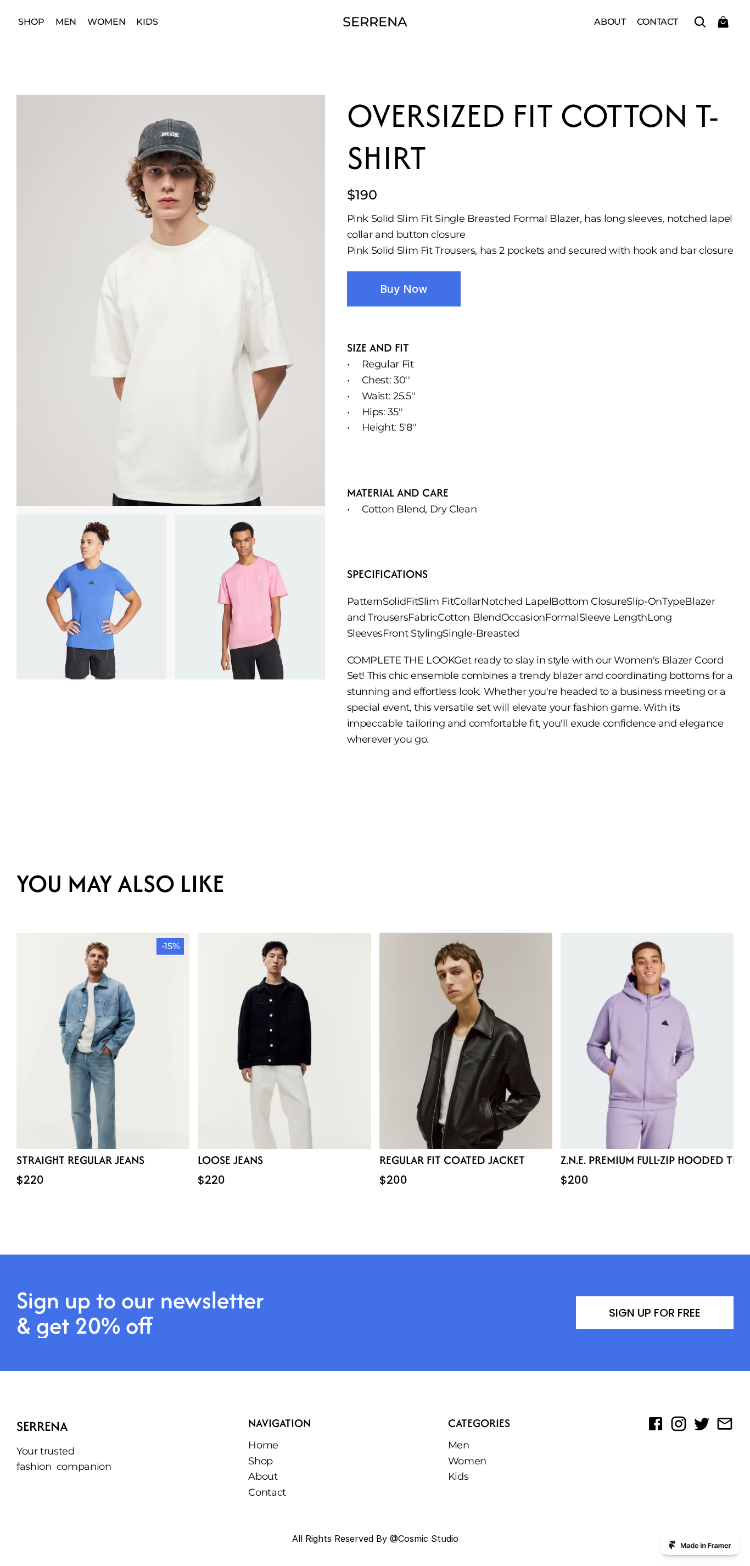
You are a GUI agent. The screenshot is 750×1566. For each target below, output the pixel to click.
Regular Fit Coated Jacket (452, 1160)
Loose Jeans (230, 1160)
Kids (147, 21)
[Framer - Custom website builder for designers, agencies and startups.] (700, 1545)
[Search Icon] (700, 22)
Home (263, 1445)
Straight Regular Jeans (80, 1160)
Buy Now (404, 289)
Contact (657, 21)
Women (106, 21)
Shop (31, 21)
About (610, 21)
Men (66, 21)
